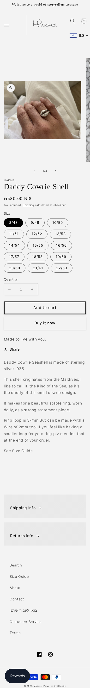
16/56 (61, 245)
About (15, 588)
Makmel (38, 686)
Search (16, 565)
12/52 (37, 234)
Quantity (11, 279)
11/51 (14, 234)
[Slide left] (34, 171)
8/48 (13, 222)
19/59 (61, 257)
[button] (6, 24)
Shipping (28, 205)
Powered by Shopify (54, 686)
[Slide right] (56, 171)
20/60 (14, 268)
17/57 (14, 257)
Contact (17, 599)
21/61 (38, 268)
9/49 (35, 222)
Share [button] (15, 349)
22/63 (61, 268)
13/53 (60, 234)
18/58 (37, 257)
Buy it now (45, 323)
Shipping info (23, 508)
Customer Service (26, 622)
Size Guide (19, 576)
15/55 (38, 245)
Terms (15, 633)
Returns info (21, 536)
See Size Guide (18, 451)
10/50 (57, 222)
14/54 (14, 245)
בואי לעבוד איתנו (23, 610)
